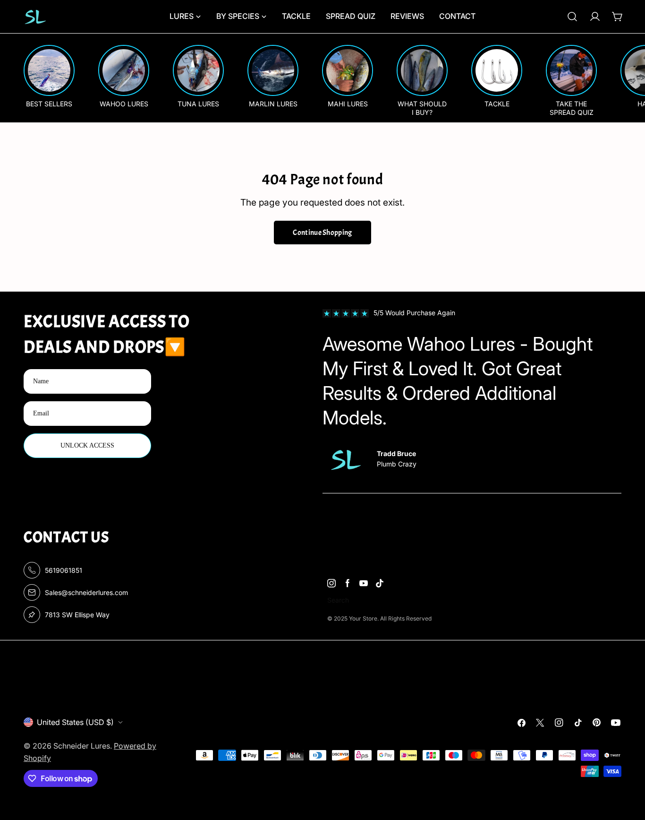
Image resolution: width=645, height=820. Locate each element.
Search (338, 600)
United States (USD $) (75, 722)
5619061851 (63, 570)
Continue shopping (322, 232)
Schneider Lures (81, 746)
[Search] (572, 16)
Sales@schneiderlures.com (86, 592)
